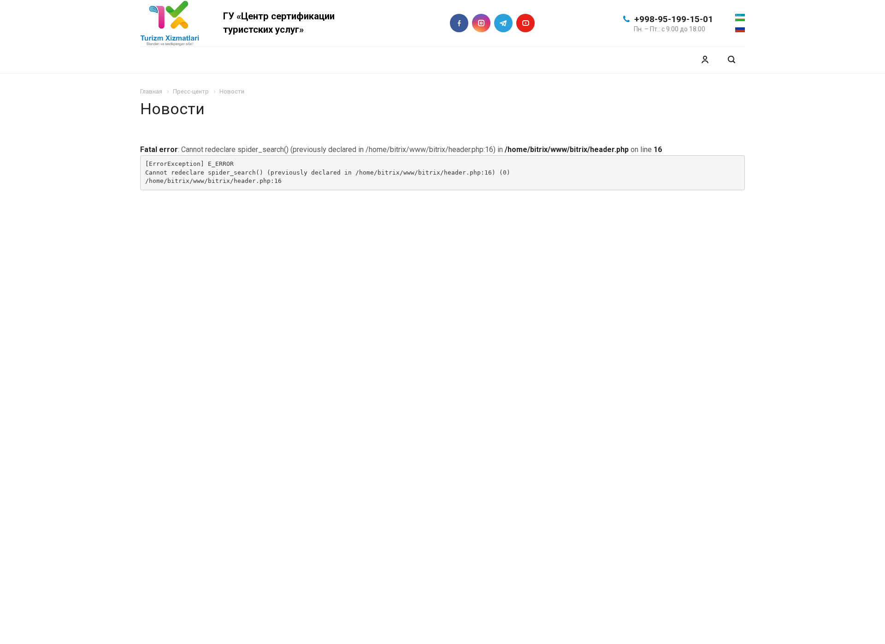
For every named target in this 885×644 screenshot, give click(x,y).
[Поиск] (731, 59)
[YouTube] (525, 23)
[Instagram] (481, 23)
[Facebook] (459, 23)
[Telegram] (503, 23)
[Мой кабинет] (704, 59)
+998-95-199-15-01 (673, 19)
